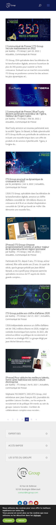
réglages (37, 515)
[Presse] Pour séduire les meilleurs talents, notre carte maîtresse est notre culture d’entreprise (27, 379)
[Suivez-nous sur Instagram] (31, 503)
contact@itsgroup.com (28, 492)
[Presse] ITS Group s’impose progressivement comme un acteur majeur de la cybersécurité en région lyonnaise (27, 247)
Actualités (10, 54)
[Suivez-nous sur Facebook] (25, 503)
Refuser (21, 520)
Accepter (8, 520)
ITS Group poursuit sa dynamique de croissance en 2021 (24, 180)
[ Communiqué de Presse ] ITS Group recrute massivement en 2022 (24, 47)
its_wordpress (15, 184)
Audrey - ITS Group (17, 51)
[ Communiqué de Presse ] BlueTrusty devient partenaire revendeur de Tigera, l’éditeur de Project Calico (26, 113)
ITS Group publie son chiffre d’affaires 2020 (28, 313)
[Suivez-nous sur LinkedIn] (20, 503)
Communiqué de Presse (25, 54)
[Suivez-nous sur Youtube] (36, 503)
